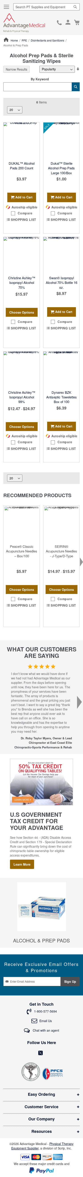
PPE (25, 40)
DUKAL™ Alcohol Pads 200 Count (22, 165)
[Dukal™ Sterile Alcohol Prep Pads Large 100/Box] (61, 141)
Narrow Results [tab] (16, 69)
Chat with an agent (45, 1030)
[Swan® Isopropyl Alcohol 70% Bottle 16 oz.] (61, 255)
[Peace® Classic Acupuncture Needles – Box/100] (22, 524)
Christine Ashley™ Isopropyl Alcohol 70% (21, 282)
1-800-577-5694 (59, 23)
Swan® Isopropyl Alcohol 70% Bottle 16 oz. (61, 282)
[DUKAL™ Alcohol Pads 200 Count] (22, 141)
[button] (22, 213)
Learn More (22, 864)
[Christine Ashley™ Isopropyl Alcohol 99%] (22, 370)
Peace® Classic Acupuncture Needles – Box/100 (21, 551)
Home (15, 40)
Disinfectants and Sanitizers (48, 40)
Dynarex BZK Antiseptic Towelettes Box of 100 (61, 397)
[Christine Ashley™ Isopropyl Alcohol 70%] (22, 255)
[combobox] (46, 6)
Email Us (45, 1021)
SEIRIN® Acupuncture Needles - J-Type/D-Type (61, 551)
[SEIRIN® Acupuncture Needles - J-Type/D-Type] (61, 524)
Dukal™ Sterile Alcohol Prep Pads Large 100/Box (61, 168)
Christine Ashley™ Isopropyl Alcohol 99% (21, 397)
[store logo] (24, 22)
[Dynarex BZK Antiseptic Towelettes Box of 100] (61, 370)
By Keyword (40, 79)
